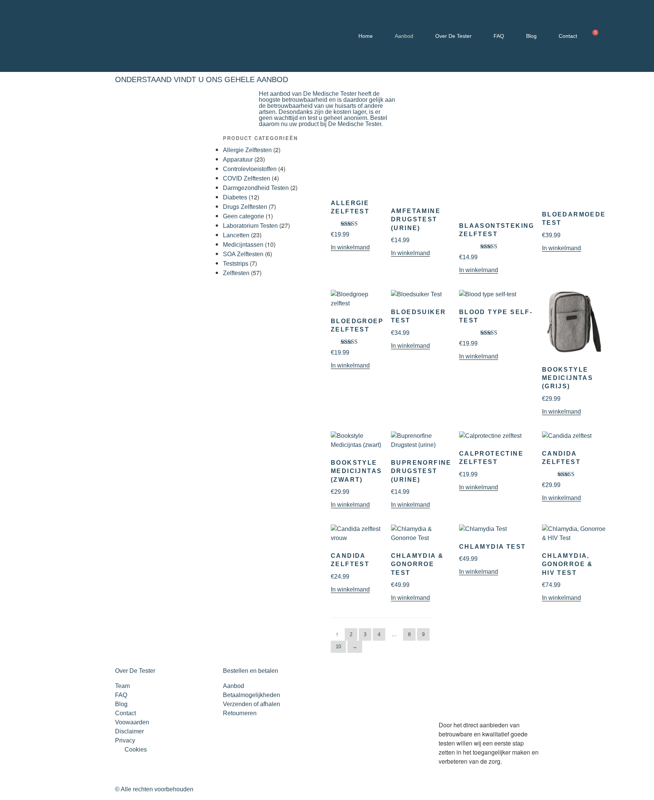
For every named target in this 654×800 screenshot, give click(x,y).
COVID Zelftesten (246, 178)
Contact (568, 36)
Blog (531, 36)
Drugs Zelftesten (245, 207)
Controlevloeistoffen (250, 169)
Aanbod (404, 36)
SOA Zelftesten (243, 254)
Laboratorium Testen (250, 226)
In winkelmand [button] (350, 247)
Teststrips (235, 263)
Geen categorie (243, 216)
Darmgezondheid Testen (256, 188)
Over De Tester (453, 36)
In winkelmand (410, 598)
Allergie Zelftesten (247, 150)
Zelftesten (236, 273)
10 (338, 646)
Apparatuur (238, 159)
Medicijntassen (243, 244)
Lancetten (236, 235)
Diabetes (235, 197)
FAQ (499, 36)
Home (365, 36)
